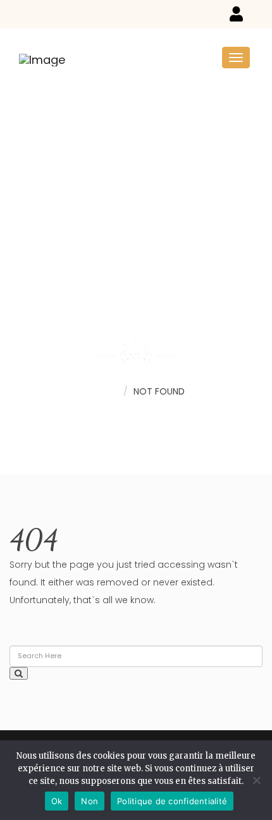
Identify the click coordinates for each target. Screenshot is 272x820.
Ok (57, 801)
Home (104, 390)
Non (89, 801)
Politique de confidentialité (172, 801)
